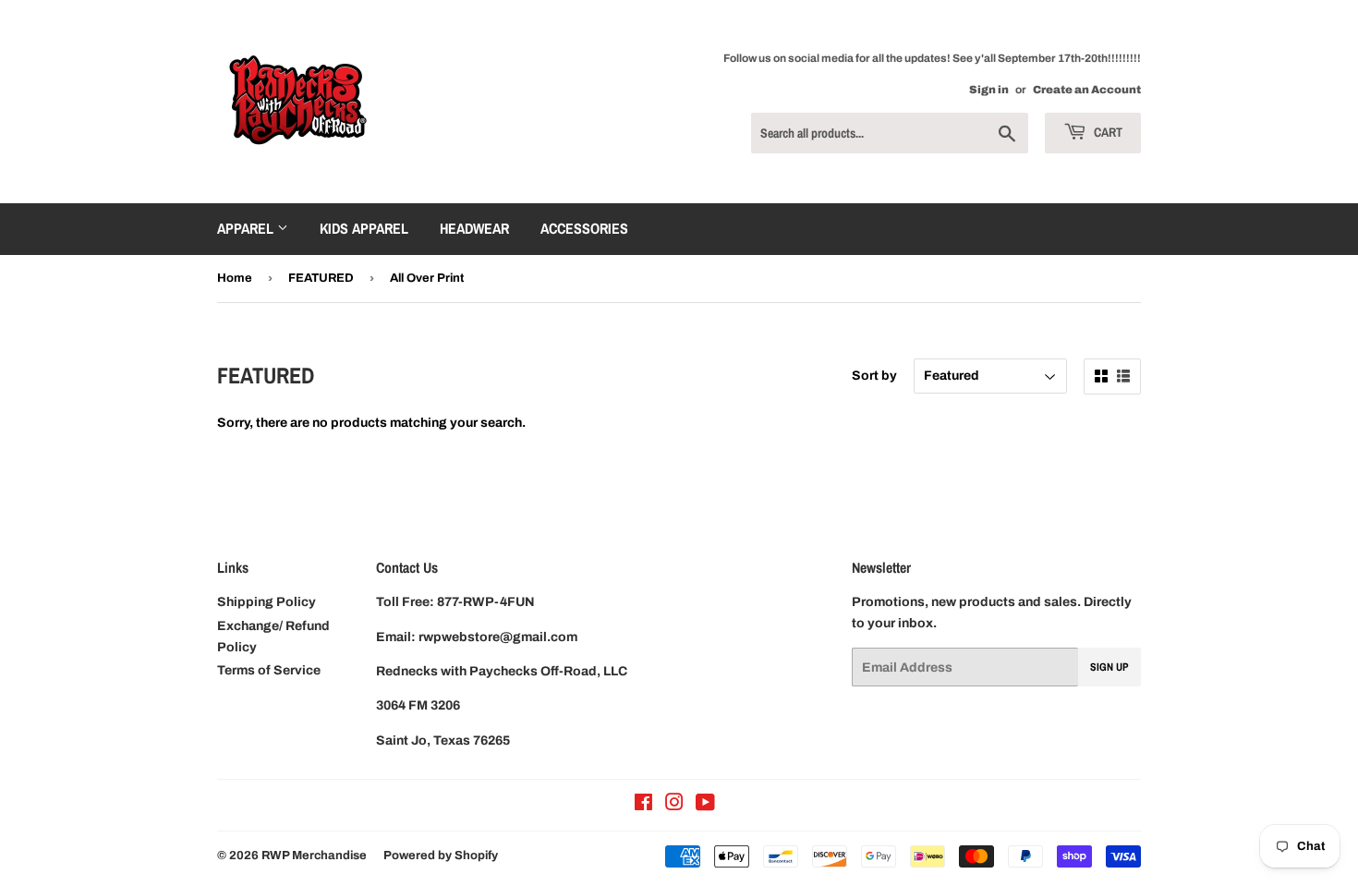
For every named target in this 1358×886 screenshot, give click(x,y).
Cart (1106, 132)
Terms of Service (269, 670)
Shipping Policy (266, 602)
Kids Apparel (364, 228)
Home (234, 278)
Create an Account (1087, 89)
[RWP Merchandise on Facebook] (643, 805)
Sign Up (1109, 667)
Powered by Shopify (440, 855)
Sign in (989, 89)
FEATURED (321, 278)
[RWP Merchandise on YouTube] (705, 805)
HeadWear (474, 228)
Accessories (584, 228)
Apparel (247, 228)
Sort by (874, 375)
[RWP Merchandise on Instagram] (674, 805)
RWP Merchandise (314, 855)
